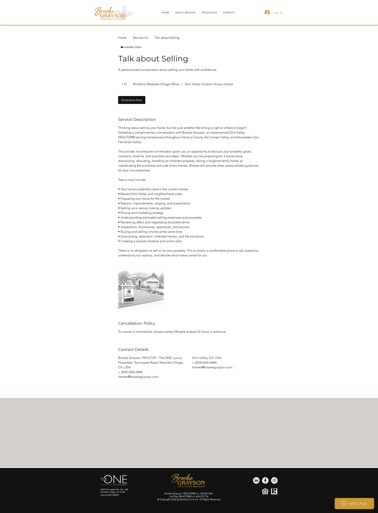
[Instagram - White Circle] (274, 480)
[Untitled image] (141, 289)
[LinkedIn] (256, 480)
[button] (229, 12)
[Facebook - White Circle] (265, 480)
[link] (131, 100)
